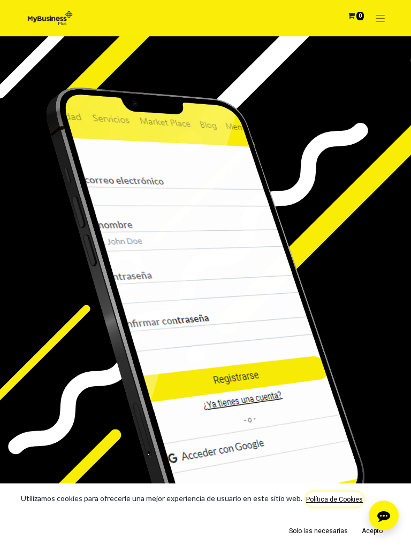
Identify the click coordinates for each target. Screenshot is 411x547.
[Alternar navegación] (380, 18)
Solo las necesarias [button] (318, 531)
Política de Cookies (334, 499)
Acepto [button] (372, 531)
